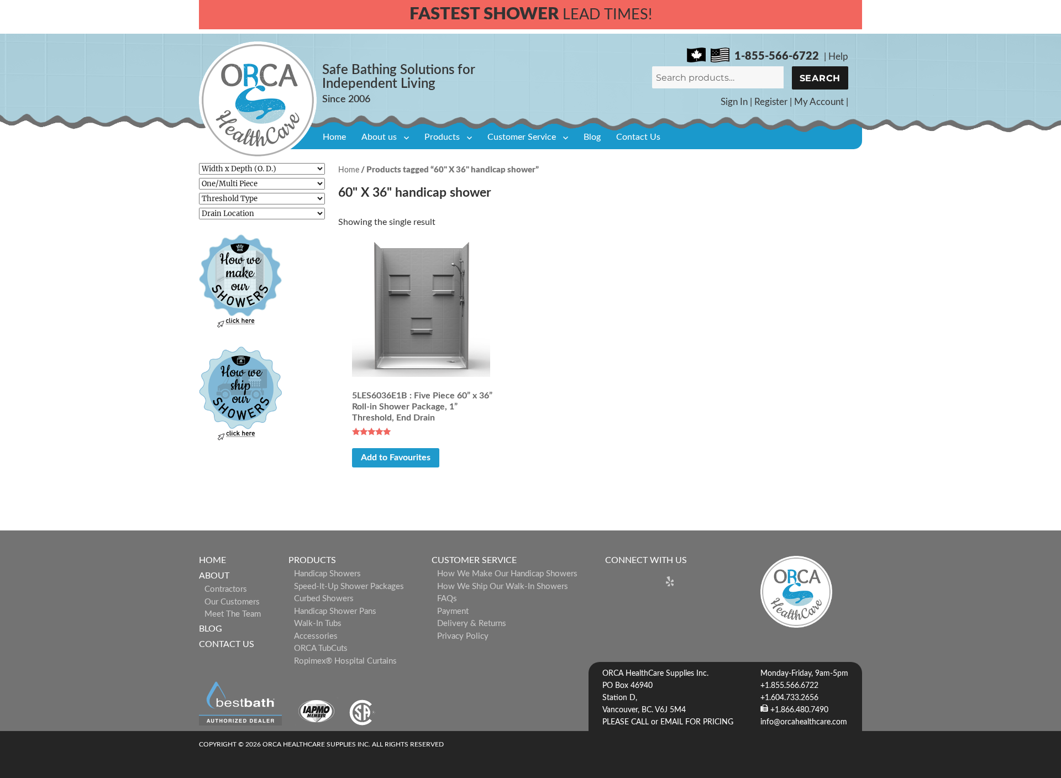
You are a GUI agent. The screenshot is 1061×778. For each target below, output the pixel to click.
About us (379, 137)
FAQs (447, 599)
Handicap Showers (327, 574)
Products (442, 137)
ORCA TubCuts (321, 648)
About (214, 575)
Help (838, 56)
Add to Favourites (395, 457)
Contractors (225, 589)
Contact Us (638, 137)
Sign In (734, 102)
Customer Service (521, 137)
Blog (592, 137)
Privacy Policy (463, 636)
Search (820, 78)
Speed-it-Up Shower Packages (349, 586)
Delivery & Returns (471, 623)
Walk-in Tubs (318, 623)
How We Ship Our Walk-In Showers (502, 586)
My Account (819, 102)
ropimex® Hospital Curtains (345, 661)
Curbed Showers (324, 599)
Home (334, 137)
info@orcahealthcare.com (803, 722)
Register (770, 102)
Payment (453, 611)
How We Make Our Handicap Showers (507, 574)
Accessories (316, 636)
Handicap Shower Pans (335, 611)
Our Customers (232, 602)
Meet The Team (232, 614)
